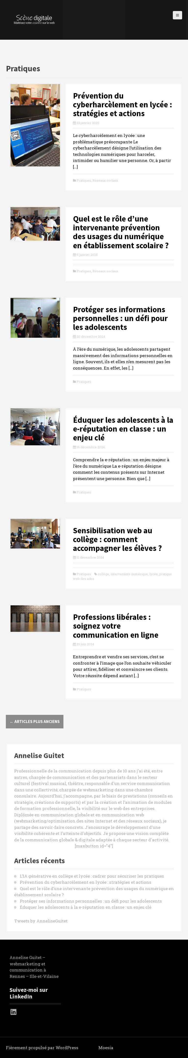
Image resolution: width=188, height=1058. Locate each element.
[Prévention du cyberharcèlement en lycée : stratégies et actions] (35, 124)
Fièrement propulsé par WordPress (42, 1047)
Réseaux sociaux (105, 180)
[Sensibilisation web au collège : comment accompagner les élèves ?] (35, 533)
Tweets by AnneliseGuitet (41, 921)
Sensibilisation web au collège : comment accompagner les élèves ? (117, 539)
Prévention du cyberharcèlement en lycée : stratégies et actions (122, 105)
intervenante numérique (129, 574)
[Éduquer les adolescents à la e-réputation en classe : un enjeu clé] (35, 426)
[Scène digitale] (34, 19)
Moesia (105, 1047)
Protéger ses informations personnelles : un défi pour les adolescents (120, 318)
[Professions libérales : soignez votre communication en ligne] (35, 618)
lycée (153, 574)
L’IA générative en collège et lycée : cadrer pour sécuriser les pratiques (92, 876)
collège (103, 574)
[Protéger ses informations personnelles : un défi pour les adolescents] (35, 317)
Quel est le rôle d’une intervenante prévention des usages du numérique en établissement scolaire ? (121, 232)
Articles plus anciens (35, 721)
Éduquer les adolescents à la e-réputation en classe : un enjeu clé (123, 429)
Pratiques (84, 180)
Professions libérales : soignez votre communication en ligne (115, 626)
